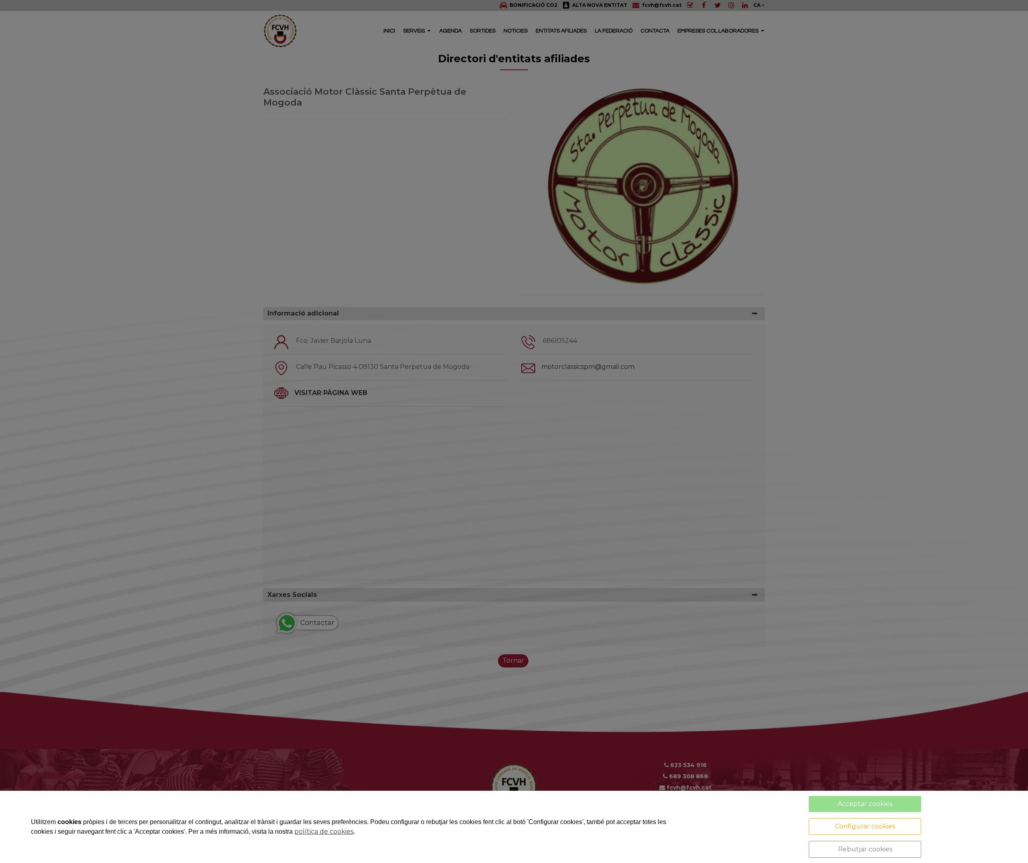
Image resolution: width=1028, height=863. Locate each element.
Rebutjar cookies (865, 849)
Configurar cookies (865, 826)
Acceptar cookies (865, 804)
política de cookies (323, 831)
